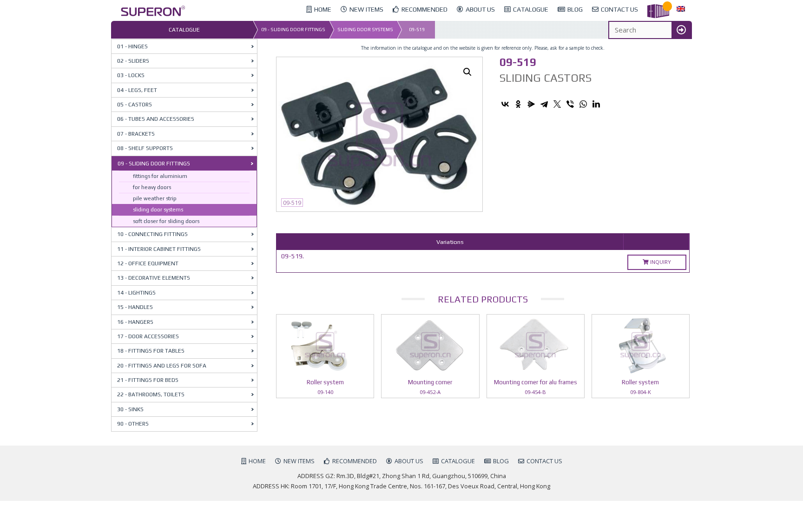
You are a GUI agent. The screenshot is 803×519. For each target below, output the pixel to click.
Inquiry (660, 261)
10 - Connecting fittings (152, 234)
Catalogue (458, 461)
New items (299, 461)
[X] (557, 104)
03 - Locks (131, 75)
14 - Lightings (136, 292)
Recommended (354, 461)
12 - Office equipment (147, 263)
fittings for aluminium (160, 176)
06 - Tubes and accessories (155, 119)
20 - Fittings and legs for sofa (161, 365)
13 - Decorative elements (153, 278)
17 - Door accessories (148, 336)
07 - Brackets (136, 134)
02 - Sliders (133, 61)
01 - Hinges (132, 46)
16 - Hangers (135, 322)
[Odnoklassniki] (518, 104)
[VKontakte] (505, 104)
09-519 (417, 29)
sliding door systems (365, 29)
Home (257, 461)
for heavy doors (152, 187)
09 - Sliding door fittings (293, 29)
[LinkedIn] (596, 104)
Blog (501, 461)
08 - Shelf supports (145, 148)
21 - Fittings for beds (147, 380)
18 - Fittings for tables (150, 351)
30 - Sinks (130, 409)
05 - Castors (134, 104)
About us (409, 461)
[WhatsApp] (583, 104)
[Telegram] (544, 104)
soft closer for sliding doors (166, 221)
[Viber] (570, 104)
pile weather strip (155, 198)
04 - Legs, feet (137, 90)
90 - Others (133, 423)
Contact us (544, 461)
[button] (467, 72)
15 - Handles (135, 307)
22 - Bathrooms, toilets (150, 394)
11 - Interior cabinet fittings (159, 249)
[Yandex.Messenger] (531, 104)
